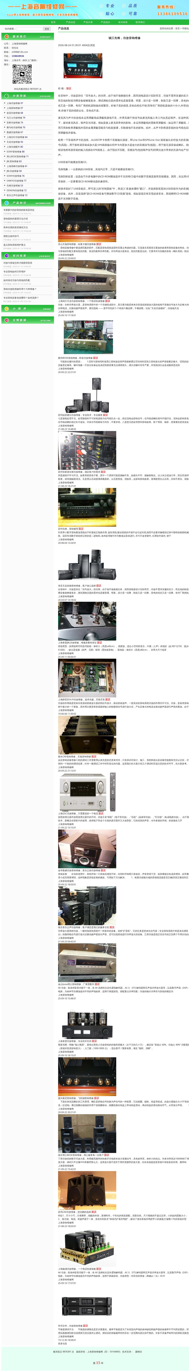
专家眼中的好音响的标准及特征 (18, 209)
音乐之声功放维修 (15, 195)
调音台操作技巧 (11, 236)
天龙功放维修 (13, 141)
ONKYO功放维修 (15, 180)
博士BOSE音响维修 (16, 156)
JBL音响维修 (13, 161)
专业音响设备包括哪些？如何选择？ (21, 297)
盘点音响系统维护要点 (14, 244)
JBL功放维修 (13, 171)
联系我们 (140, 22)
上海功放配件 (13, 146)
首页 (53, 22)
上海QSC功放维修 (15, 137)
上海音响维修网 (66, 254)
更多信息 (62, 1343)
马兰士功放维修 (14, 117)
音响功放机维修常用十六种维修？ (20, 288)
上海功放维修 (13, 103)
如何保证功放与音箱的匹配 (16, 280)
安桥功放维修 (13, 122)
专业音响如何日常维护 (14, 271)
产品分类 (88, 22)
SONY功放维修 (14, 175)
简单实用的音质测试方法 (15, 227)
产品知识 (105, 22)
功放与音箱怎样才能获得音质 (17, 262)
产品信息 (70, 22)
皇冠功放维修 (13, 112)
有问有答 (123, 22)
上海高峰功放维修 (15, 166)
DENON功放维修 (15, 190)
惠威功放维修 (13, 132)
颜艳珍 (138, 1351)
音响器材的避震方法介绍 (15, 218)
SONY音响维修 (14, 151)
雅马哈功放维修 (14, 127)
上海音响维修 (13, 108)
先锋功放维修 (13, 185)
